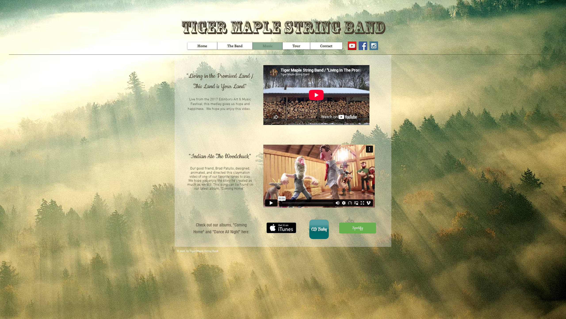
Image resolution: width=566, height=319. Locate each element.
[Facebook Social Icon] (363, 45)
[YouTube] (352, 45)
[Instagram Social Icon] (373, 45)
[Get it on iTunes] (281, 227)
